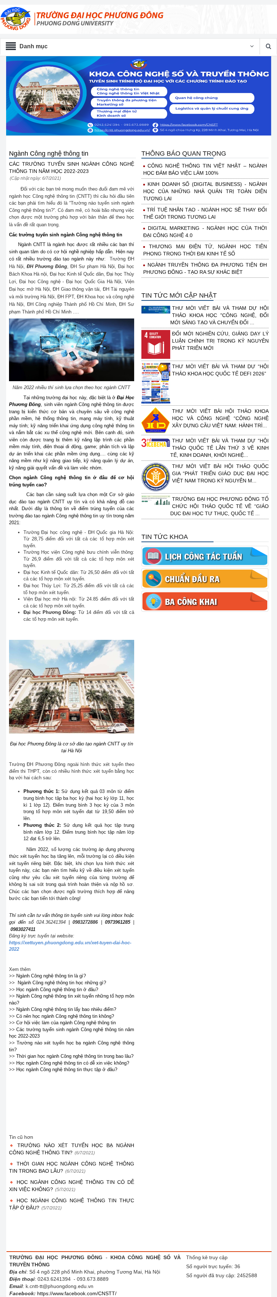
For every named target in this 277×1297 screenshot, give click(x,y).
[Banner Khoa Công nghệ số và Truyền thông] (138, 96)
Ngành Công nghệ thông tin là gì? (51, 976)
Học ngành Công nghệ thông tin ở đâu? (57, 989)
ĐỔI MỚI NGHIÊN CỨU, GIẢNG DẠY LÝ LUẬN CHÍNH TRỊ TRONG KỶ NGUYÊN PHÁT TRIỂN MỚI (220, 341)
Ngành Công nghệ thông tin (48, 153)
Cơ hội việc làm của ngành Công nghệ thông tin (66, 1022)
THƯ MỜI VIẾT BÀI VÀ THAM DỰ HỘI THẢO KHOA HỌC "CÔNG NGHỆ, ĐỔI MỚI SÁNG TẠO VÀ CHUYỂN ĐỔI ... (219, 315)
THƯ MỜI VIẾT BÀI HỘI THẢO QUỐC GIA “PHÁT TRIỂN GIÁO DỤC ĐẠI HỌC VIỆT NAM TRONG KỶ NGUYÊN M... (220, 473)
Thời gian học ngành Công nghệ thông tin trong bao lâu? (74, 1056)
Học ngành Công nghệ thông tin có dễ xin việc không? (72, 1063)
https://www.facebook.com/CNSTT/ (76, 1293)
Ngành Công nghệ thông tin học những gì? (62, 982)
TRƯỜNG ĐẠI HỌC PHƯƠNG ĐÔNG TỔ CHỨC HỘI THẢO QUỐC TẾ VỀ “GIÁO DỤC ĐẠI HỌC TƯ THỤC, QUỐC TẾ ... (219, 506)
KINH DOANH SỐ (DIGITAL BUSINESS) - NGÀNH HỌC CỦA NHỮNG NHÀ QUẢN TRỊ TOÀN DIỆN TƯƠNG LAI (205, 191)
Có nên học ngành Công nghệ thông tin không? (65, 1016)
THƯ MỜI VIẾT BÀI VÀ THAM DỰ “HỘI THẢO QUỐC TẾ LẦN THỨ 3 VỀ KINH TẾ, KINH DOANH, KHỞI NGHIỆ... (219, 448)
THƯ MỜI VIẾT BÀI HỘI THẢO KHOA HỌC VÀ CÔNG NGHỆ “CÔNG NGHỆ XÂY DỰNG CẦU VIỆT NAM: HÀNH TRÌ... (220, 418)
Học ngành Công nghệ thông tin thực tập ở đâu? (66, 1069)
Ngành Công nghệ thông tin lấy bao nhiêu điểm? (66, 1009)
